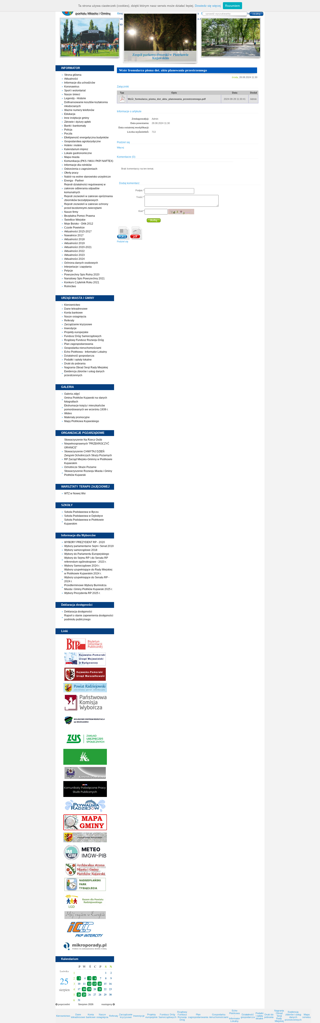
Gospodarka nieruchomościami (82, 347)
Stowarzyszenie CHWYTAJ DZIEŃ (84, 451)
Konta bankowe (73, 312)
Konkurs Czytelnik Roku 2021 (81, 282)
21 (100, 989)
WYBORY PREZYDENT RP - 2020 (84, 542)
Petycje (68, 270)
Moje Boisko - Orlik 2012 (78, 223)
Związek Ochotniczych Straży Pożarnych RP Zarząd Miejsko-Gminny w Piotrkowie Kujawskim (88, 459)
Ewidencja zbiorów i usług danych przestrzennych (293, 1016)
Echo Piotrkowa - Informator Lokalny (85, 351)
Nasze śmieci (72, 94)
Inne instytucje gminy (76, 117)
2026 (90, 1004)
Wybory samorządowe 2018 (80, 550)
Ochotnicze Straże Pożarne (80, 467)
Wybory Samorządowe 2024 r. (82, 565)
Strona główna (72, 74)
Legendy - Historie (75, 98)
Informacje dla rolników (78, 164)
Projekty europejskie (76, 332)
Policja (68, 129)
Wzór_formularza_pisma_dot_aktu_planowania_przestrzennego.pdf (167, 99)
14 (100, 984)
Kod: (141, 211)
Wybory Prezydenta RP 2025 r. (82, 593)
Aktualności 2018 (74, 239)
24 (79, 994)
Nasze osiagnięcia (75, 316)
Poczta (68, 133)
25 (84, 994)
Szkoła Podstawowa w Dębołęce (83, 515)
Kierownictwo (72, 304)
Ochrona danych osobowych (81, 262)
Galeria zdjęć (72, 393)
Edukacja (69, 114)
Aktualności (71, 78)
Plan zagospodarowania (78, 343)
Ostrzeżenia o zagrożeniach (80, 168)
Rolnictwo (70, 286)
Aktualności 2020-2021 (78, 247)
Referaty (69, 320)
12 (89, 984)
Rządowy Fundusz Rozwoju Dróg (84, 340)
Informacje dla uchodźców (79, 82)
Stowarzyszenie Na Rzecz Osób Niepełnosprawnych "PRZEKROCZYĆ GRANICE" (86, 443)
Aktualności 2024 (74, 258)
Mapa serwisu (306, 1015)
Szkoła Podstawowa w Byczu (81, 511)
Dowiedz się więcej (208, 5)
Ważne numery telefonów (79, 110)
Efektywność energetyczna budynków (86, 137)
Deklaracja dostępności (78, 611)
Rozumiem (232, 5)
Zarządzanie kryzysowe (78, 324)
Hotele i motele (73, 145)
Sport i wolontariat (75, 90)
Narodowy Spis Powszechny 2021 (84, 278)
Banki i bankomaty (75, 125)
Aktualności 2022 (74, 251)
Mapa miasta (71, 157)
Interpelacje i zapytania (78, 266)
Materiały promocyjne (77, 417)
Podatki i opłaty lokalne (78, 359)
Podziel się (122, 241)
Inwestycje (70, 328)
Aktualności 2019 (74, 243)
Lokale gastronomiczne (78, 153)
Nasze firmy (71, 211)
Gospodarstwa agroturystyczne (82, 141)
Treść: (140, 197)
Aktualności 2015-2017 (78, 231)
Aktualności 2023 (74, 255)
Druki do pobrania (75, 363)
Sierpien (83, 1004)
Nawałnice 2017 (74, 235)
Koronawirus (71, 86)
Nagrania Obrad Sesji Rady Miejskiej (86, 367)
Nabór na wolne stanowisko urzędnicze (87, 176)
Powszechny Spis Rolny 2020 (81, 274)
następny (106, 1004)
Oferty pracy (71, 172)
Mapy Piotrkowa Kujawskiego (81, 421)
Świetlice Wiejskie (75, 219)
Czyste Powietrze (74, 227)
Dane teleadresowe (76, 308)
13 (94, 984)
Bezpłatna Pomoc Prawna (79, 215)
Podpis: (139, 190)
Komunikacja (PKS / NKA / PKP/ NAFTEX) (88, 161)
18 (84, 989)
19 (89, 989)
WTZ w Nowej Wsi (75, 493)
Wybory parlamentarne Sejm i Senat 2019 (89, 546)
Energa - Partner (74, 180)
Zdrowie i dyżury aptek (77, 121)
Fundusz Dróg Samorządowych (82, 336)
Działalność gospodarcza (79, 355)
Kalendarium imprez (76, 149)
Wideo (68, 413)
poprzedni (64, 1004)
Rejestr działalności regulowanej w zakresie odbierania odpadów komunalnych (85, 188)
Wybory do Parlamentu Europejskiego (86, 553)
